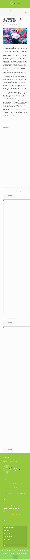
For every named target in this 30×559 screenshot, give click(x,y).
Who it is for (7, 533)
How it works (7, 530)
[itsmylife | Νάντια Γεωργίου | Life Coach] (15, 3)
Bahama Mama (7, 545)
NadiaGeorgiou (13, 23)
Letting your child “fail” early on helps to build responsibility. (16, 318)
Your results (7, 539)
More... (4, 462)
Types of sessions (8, 542)
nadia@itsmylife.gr (16, 483)
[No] (28, 554)
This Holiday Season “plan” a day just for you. (13, 191)
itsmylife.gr (13, 487)
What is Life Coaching (9, 527)
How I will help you (8, 536)
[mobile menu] (28, 3)
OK (15, 556)
